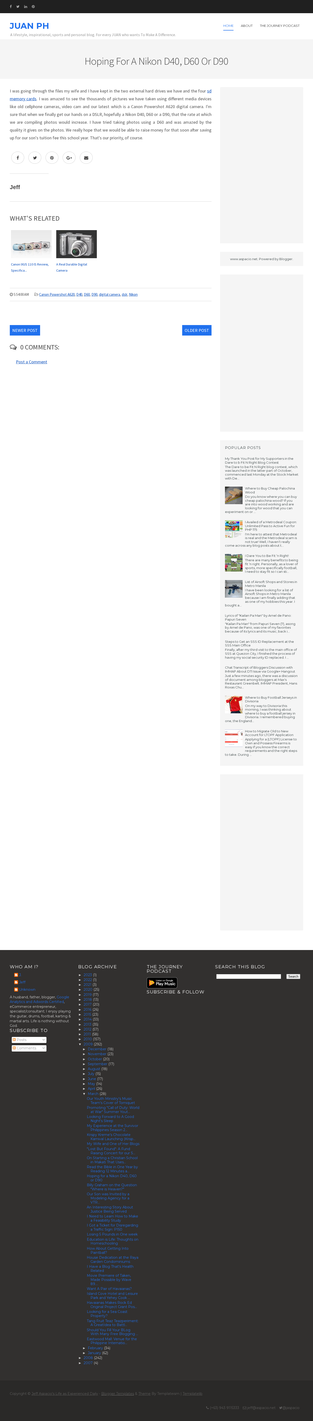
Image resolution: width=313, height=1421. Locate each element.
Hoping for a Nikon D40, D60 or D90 (112, 1178)
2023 (88, 975)
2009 (89, 1044)
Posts (21, 1040)
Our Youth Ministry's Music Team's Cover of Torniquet (111, 1100)
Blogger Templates (117, 1393)
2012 (88, 1029)
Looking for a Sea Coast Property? (107, 1313)
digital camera (109, 294)
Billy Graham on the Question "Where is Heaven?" (112, 1187)
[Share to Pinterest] (52, 157)
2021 (88, 984)
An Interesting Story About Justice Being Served (110, 1209)
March (94, 1094)
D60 (87, 294)
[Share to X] (35, 157)
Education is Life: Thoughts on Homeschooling (112, 1241)
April (92, 1088)
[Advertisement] (261, 165)
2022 (88, 980)
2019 (88, 994)
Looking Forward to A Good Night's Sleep (110, 1118)
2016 (88, 1009)
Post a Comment (31, 362)
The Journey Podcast (280, 26)
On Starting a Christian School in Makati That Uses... (112, 1160)
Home (228, 26)
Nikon (133, 294)
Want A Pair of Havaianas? (109, 1289)
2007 (89, 1363)
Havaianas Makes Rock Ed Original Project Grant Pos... (112, 1304)
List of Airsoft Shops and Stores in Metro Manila (271, 584)
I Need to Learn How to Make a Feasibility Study (112, 1218)
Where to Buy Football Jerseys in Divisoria (271, 699)
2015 (88, 1014)
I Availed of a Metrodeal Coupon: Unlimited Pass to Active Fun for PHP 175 (271, 526)
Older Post (197, 330)
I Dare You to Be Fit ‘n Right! (267, 556)
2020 (88, 989)
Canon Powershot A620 (57, 294)
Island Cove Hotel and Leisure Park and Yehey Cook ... (112, 1295)
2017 (88, 1004)
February (96, 1348)
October (95, 1059)
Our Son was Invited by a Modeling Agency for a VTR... (108, 1198)
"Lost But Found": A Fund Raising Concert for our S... (111, 1151)
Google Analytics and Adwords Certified (39, 999)
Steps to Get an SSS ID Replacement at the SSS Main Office (259, 643)
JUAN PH (29, 26)
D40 (79, 294)
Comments (26, 1048)
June (92, 1079)
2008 (89, 1358)
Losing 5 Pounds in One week (112, 1234)
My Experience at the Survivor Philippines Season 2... (112, 1128)
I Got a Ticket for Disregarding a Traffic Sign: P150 (112, 1227)
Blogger (285, 259)
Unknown (27, 990)
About (247, 26)
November (97, 1054)
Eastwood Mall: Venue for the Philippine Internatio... (112, 1341)
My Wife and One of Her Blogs (113, 1144)
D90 (94, 294)
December (97, 1049)
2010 (88, 1039)
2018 (88, 999)
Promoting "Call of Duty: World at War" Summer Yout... (113, 1109)
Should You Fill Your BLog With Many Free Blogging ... (112, 1332)
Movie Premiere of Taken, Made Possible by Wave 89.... (109, 1279)
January (95, 1353)
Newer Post (25, 330)
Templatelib (192, 1393)
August (94, 1069)
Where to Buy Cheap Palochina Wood (270, 490)
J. (20, 975)
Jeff (22, 982)
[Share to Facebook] (18, 157)
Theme (144, 1393)
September (98, 1064)
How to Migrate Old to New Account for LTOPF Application (269, 733)
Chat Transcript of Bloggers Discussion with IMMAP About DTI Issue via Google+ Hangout (260, 669)
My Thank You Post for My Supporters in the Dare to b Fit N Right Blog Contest (259, 460)
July (91, 1074)
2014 (88, 1019)
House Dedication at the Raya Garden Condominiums (112, 1259)
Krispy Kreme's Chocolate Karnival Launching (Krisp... (111, 1137)
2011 (88, 1034)
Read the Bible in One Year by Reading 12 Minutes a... (112, 1169)
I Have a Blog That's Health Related (110, 1268)
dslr (124, 294)
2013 (88, 1024)
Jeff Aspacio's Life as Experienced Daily (65, 1393)
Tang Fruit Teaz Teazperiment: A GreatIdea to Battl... (112, 1323)
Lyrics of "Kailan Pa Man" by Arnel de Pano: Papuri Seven (258, 617)
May (92, 1084)
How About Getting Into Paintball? (108, 1250)
